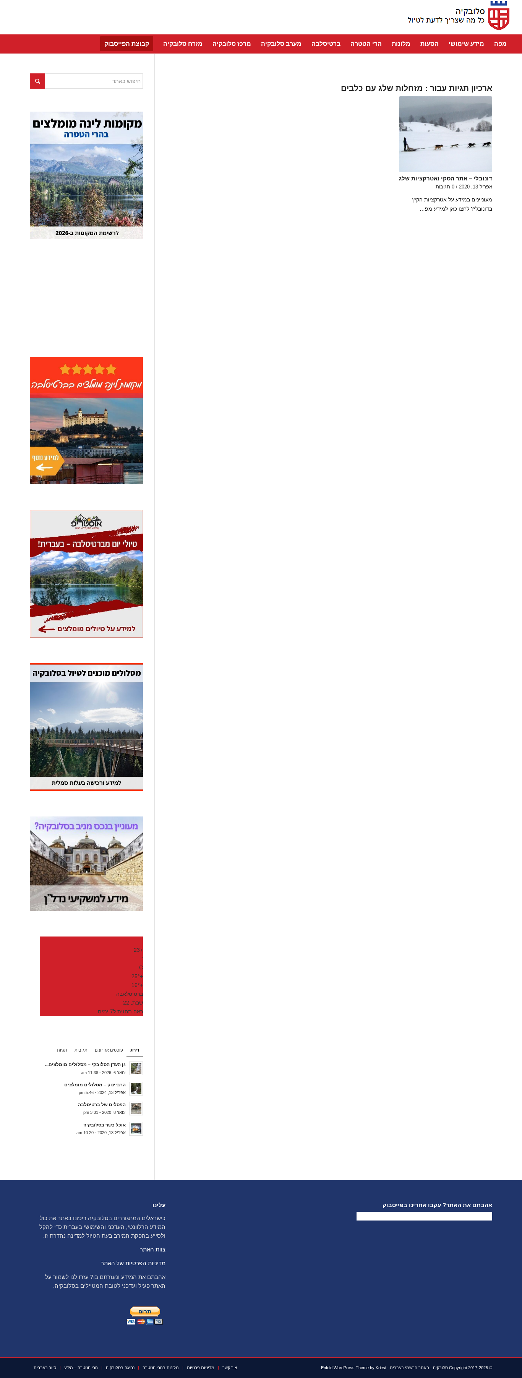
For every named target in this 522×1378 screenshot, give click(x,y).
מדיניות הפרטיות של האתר (133, 1263)
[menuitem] (500, 44)
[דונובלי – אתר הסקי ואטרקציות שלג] (445, 134)
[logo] (456, 17)
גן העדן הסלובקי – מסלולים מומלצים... (85, 1064)
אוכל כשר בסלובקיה (104, 1125)
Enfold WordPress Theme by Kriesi (353, 1367)
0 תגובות (445, 187)
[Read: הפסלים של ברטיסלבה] (136, 1108)
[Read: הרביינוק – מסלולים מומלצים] (136, 1089)
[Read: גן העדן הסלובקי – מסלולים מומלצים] (136, 1068)
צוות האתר (152, 1249)
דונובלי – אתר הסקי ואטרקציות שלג (445, 178)
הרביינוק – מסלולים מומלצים (95, 1084)
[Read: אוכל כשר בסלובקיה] (136, 1129)
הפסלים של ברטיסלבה (102, 1104)
